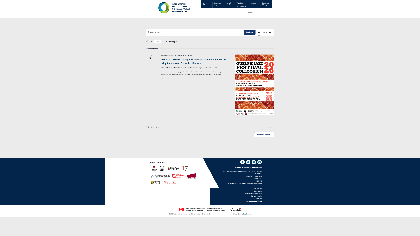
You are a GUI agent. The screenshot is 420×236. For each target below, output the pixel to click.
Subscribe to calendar (263, 134)
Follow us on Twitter (248, 162)
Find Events (249, 32)
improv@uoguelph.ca (254, 201)
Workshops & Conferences (241, 5)
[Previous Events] (147, 41)
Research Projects (254, 4)
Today (157, 41)
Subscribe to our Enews (259, 162)
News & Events (228, 4)
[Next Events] (151, 41)
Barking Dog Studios (244, 214)
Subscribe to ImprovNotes (252, 167)
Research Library (265, 4)
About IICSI (205, 4)
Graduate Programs (217, 4)
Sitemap (237, 167)
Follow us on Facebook (242, 162)
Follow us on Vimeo (254, 162)
